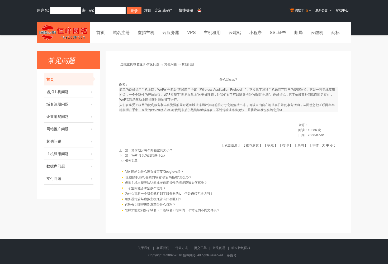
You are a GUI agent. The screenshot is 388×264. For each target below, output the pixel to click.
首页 (100, 32)
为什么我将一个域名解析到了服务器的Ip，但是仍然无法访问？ (169, 193)
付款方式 (181, 247)
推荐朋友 (252, 145)
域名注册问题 (57, 104)
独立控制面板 (240, 247)
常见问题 (219, 247)
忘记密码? (163, 10)
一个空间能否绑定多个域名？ (145, 188)
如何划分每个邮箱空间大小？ (152, 150)
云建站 (235, 32)
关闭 (300, 145)
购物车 (301, 10)
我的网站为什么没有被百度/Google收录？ (154, 171)
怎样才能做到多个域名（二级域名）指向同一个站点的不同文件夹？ (172, 210)
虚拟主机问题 (57, 91)
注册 (148, 10)
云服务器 (170, 32)
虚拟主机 (146, 32)
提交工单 (200, 247)
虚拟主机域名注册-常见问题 (139, 64)
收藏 (270, 145)
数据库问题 (55, 166)
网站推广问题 (57, 128)
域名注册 (121, 32)
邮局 (298, 32)
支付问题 (53, 178)
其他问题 (53, 141)
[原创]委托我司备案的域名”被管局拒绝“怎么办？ (158, 177)
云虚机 (317, 32)
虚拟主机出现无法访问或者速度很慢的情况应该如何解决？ (166, 182)
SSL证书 (278, 32)
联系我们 (163, 247)
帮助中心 (342, 10)
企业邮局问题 (57, 116)
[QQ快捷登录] (199, 10)
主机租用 (212, 32)
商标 (335, 32)
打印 (285, 145)
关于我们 (144, 247)
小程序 (255, 32)
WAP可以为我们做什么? (148, 155)
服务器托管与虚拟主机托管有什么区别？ (153, 198)
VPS (191, 32)
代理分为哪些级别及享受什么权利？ (150, 204)
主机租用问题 (57, 153)
